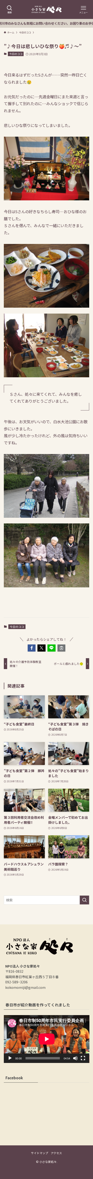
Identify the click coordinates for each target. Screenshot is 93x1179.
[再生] (10, 1058)
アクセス (56, 1153)
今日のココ (15, 54)
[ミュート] (75, 1058)
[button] (32, 648)
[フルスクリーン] (83, 1058)
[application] (46, 1039)
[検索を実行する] (84, 900)
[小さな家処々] (47, 9)
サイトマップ (39, 1153)
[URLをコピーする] (61, 648)
